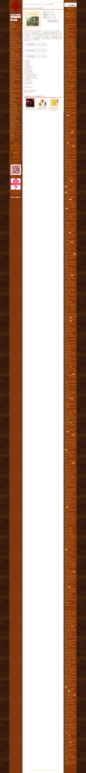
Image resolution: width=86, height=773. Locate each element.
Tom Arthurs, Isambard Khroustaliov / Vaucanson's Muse (70, 486)
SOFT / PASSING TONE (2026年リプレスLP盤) (70, 256)
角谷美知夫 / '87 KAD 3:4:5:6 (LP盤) (70, 397)
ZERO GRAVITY (14, 109)
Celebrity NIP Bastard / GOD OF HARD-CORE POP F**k (70, 426)
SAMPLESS (13, 126)
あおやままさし (14, 84)
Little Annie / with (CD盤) (71, 330)
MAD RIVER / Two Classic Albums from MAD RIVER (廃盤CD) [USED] (70, 684)
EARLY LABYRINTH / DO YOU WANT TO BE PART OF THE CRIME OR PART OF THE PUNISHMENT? (70, 591)
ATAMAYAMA (14, 120)
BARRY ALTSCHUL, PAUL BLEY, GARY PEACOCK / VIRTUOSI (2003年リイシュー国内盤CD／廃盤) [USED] (70, 715)
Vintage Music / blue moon (16, 58)
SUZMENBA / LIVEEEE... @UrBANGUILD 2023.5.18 (70, 604)
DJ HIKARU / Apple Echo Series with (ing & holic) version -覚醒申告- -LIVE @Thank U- (70, 86)
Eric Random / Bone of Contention (70, 388)
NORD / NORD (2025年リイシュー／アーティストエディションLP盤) (70, 307)
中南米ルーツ (14, 52)
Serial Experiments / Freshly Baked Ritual (69, 271)
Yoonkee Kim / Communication (68, 557)
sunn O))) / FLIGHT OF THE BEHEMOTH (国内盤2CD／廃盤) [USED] (70, 694)
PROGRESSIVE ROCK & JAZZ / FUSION (15, 48)
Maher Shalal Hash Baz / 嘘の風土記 (70, 320)
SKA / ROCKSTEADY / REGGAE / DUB (15, 77)
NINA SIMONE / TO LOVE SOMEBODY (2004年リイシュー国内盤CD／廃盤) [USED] (70, 728)
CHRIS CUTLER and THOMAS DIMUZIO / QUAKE (69, 295)
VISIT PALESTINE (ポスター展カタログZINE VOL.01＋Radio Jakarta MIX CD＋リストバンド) (70, 520)
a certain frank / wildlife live (70, 408)
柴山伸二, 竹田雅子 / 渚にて (70, 286)
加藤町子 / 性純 (69, 267)
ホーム (24, 4)
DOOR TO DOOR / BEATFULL (69, 31)
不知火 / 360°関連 (15, 122)
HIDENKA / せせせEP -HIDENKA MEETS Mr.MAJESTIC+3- (70, 498)
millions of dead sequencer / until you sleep (70, 274)
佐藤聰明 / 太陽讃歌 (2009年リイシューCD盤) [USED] (70, 734)
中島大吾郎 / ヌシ (69, 38)
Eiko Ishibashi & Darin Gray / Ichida (70, 468)
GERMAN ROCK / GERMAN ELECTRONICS (15, 90)
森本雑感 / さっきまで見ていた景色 (70, 241)
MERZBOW (13, 99)
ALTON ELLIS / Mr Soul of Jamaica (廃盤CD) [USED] (70, 746)
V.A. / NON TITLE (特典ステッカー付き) (70, 434)
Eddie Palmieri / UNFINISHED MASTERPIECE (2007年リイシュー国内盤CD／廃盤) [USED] (70, 739)
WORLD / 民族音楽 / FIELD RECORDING (15, 56)
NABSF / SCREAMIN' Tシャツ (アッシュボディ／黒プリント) (70, 126)
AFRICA (13, 61)
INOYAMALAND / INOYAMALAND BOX (70, 416)
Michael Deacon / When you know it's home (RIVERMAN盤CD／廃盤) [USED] (70, 636)
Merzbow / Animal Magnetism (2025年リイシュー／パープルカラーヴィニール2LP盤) (70, 364)
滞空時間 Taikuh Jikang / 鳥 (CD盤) (70, 419)
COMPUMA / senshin (70, 284)
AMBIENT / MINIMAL (16, 79)
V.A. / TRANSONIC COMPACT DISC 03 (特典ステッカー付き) (70, 462)
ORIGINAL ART (14, 137)
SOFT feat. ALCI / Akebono (69, 259)
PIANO (12, 82)
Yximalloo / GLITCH (70, 542)
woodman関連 (14, 105)
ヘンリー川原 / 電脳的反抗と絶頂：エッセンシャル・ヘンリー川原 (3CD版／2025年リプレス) (70, 446)
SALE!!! (12, 140)
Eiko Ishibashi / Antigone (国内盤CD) (70, 422)
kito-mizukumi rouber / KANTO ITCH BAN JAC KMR (70, 510)
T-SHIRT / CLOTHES (15, 131)
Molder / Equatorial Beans (71, 234)
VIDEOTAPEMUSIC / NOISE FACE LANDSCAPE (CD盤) (70, 195)
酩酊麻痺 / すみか (69, 451)
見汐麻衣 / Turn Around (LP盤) (70, 265)
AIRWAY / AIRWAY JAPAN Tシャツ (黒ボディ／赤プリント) (70, 131)
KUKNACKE (14, 103)
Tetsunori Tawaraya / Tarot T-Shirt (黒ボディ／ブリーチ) (70, 61)
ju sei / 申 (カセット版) (70, 117)
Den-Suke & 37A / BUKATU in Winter (69, 551)
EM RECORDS (14, 111)
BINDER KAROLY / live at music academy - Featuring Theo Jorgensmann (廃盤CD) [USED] (70, 613)
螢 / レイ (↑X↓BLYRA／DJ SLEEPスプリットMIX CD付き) (70, 371)
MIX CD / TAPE (14, 36)
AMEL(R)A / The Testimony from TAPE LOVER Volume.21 (69, 545)
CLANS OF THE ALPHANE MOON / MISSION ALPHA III (69, 493)
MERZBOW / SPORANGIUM (68, 350)
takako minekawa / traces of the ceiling (70, 437)
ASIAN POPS (14, 73)
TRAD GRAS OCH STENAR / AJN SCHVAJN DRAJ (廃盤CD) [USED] (70, 651)
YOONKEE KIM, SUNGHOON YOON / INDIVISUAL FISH (69, 515)
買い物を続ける (29, 92)
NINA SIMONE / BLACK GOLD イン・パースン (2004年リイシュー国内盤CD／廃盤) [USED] (70, 722)
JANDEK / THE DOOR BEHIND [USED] (70, 631)
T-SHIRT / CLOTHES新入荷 (15, 28)
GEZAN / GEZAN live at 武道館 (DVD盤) (70, 166)
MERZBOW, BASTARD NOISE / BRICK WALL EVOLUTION (70, 347)
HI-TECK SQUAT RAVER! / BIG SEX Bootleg (54, 109)
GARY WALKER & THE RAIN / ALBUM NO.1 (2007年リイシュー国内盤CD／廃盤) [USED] (70, 709)
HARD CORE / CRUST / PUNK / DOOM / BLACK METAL (15, 87)
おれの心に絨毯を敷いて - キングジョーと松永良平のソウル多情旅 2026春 (70, 206)
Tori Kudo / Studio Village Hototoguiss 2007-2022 (70, 538)
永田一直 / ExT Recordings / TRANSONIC (15, 107)
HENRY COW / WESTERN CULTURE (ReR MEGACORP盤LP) (70, 475)
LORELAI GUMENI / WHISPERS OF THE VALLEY (70, 237)
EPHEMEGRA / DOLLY (71, 501)
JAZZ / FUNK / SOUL (15, 64)
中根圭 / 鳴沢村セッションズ (70, 107)
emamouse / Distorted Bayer (69, 554)
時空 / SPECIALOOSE (15, 125)
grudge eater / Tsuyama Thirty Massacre (70, 183)
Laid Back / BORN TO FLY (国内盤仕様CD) (70, 40)
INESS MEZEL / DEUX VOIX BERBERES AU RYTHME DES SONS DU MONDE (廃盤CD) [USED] (70, 620)
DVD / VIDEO (14, 128)
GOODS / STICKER (15, 134)
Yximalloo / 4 (68, 540)
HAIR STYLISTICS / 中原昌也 (15, 101)
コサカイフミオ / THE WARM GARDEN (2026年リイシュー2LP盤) (70, 215)
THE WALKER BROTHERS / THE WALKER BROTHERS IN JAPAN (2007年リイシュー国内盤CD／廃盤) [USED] (70, 701)
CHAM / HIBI (69, 327)
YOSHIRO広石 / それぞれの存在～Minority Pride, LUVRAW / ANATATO (70, 578)
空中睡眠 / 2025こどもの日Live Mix (70, 224)
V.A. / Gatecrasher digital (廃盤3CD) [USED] (70, 641)
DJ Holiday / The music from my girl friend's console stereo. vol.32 (70, 250)
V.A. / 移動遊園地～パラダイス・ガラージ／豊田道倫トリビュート (70, 377)
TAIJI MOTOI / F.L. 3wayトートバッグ (70, 174)
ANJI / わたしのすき (70, 150)
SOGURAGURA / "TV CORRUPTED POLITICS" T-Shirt (70, 99)
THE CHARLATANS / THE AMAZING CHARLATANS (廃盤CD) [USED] (70, 645)
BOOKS (12, 129)
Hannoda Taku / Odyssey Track (70, 600)
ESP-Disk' (26, 30)
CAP (12, 132)
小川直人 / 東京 (69, 374)
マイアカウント (59, 2)
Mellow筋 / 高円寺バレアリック (15, 31)
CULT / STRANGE (15, 114)
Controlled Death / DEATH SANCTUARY (69, 201)
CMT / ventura (68, 322)
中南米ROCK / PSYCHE (16, 53)
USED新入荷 (14, 26)
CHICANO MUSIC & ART (15, 68)
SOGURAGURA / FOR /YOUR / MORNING (70, 95)
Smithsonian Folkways (15, 59)
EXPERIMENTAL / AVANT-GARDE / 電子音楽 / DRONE (15, 96)
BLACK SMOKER (15, 112)
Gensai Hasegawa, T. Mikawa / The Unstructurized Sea (70, 219)
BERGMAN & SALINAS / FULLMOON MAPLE (70, 471)
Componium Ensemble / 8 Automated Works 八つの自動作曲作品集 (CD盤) (70, 441)
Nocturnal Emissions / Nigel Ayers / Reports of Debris (69, 457)
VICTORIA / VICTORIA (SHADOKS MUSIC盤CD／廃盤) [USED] (70, 763)
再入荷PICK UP (14, 24)
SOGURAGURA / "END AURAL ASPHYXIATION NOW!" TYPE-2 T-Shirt (70, 103)
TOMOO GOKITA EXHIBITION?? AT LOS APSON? (70, 583)
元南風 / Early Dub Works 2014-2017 (70, 385)
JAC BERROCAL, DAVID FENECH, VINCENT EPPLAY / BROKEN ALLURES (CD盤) (70, 334)
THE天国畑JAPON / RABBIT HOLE (69, 394)
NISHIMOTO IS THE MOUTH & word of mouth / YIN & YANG (70, 245)
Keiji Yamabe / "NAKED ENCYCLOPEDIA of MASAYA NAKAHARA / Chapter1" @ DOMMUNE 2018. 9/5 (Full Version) (70, 563)
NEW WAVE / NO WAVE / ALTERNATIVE (15, 42)
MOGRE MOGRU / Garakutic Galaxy (69, 597)
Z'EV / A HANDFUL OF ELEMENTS (70, 343)
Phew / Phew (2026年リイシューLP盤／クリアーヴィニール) (70, 76)
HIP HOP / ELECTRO (15, 74)
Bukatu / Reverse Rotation (71, 548)
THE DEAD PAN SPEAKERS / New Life (69, 163)
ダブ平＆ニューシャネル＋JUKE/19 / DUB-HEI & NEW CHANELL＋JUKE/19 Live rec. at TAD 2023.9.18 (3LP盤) (70, 70)
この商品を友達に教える (31, 90)
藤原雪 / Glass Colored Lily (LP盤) (70, 503)
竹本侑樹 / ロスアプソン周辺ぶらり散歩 (70, 571)
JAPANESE (13, 70)
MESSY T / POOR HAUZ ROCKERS (69, 145)
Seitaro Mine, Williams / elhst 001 (70, 400)
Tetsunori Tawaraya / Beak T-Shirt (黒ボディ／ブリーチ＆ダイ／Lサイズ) (70, 50)
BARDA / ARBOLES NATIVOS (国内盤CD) (69, 43)
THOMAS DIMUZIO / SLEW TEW (70, 299)
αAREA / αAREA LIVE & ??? (70, 506)
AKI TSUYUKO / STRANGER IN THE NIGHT (69, 35)
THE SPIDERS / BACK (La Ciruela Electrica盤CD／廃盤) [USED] (70, 663)
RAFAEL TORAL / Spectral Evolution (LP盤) (70, 282)
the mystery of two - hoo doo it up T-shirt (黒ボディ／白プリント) (70, 170)
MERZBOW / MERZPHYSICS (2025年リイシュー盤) (70, 359)
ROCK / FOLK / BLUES (16, 46)
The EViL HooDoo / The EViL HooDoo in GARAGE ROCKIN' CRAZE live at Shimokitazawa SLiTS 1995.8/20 (70, 230)
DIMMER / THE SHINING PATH (68, 302)
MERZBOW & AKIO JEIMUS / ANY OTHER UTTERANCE (70, 354)
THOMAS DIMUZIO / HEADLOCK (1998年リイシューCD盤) (70, 291)
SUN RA (13, 65)
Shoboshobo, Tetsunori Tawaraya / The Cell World (70, 46)
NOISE (12, 93)
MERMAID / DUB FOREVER (69, 198)
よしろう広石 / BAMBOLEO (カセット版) (70, 574)
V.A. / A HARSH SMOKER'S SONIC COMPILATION (69, 531)
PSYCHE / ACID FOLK (16, 44)
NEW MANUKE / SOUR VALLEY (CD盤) (70, 413)
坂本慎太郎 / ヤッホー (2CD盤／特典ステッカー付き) (70, 404)
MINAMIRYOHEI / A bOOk (70, 524)
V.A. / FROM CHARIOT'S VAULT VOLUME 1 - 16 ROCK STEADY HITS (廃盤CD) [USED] (70, 756)
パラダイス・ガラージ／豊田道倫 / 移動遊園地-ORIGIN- (70, 382)
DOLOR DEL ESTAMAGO (13, 118)
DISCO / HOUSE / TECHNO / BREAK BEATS (16, 39)
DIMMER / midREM (70, 304)
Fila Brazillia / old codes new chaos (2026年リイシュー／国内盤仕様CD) (70, 189)
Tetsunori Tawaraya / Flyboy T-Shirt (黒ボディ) (70, 64)
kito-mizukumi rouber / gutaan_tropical (70, 482)
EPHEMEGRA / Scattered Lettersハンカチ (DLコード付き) (70, 81)
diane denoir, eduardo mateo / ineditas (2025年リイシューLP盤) (70, 278)
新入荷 (12, 23)
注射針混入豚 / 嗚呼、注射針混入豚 (70, 160)
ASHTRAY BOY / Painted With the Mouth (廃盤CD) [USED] (70, 625)
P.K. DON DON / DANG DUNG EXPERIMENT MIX (70, 430)
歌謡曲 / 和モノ (14, 71)
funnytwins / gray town (70, 269)
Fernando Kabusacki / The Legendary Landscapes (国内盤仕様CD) (70, 316)
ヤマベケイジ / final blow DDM (69, 568)
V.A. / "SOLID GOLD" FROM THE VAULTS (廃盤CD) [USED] (70, 750)
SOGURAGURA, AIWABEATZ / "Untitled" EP (70, 91)
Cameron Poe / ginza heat (71, 185)
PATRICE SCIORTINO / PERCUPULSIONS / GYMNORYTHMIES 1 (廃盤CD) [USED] (70, 679)
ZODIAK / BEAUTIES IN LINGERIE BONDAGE (70, 489)
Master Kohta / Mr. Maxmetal (69, 28)
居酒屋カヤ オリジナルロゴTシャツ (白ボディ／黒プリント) (70, 153)
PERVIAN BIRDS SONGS (69, 586)
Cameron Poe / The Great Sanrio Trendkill (70, 110)
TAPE (12, 138)
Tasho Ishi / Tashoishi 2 (70, 368)
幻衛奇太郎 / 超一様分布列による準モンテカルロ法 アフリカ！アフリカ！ (70, 141)
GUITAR (13, 81)
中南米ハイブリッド (15, 50)
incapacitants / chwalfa (70, 328)
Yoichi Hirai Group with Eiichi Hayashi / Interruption (70, 391)
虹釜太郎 (13, 123)
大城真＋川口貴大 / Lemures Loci (69, 465)
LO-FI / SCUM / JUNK (16, 115)
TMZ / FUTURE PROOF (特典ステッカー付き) (70, 262)
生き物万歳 (13, 62)
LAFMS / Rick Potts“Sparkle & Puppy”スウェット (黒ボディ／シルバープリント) (70, 179)
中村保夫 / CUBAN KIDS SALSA (69, 122)
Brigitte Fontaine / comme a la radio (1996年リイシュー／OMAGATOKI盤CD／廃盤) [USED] (70, 673)
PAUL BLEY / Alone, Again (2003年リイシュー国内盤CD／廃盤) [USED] (70, 667)
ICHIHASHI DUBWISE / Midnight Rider (70, 479)
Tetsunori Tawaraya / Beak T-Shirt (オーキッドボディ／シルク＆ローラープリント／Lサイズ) (70, 55)
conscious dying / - (69, 528)
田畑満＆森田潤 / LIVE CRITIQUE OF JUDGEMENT (70, 135)
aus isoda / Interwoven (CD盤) (70, 311)
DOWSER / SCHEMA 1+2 (70, 211)
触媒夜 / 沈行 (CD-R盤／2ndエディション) (70, 253)
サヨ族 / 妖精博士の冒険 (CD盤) (70, 25)
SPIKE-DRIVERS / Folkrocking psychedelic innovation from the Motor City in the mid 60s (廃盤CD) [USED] (70, 657)
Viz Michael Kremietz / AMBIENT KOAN (70, 453)
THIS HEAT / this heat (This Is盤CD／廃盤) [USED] (70, 690)
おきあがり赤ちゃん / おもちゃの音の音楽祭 (70, 535)
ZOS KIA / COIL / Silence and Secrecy (70, 340)
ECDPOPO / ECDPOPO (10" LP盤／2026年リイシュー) (70, 114)
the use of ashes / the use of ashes (43, 4)
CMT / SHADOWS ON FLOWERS (70, 324)
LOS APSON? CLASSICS (13, 34)
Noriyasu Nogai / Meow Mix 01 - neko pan (70, 119)
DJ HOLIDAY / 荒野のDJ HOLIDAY (70, 148)
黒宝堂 (12, 135)
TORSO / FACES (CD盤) (71, 410)
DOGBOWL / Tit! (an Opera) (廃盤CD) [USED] (70, 628)
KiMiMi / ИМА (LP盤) (70, 222)
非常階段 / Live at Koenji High (70, 157)
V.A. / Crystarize (69, 527)
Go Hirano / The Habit (70, 313)
